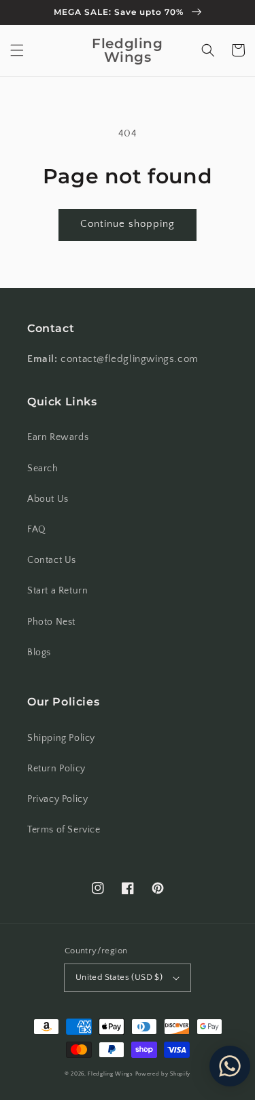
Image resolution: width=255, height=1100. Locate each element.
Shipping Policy (61, 738)
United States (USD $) (119, 977)
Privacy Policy (57, 799)
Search (42, 468)
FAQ (36, 529)
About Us (48, 499)
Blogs (39, 652)
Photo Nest (51, 622)
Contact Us (51, 560)
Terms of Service (64, 829)
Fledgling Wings (110, 1074)
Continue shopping (127, 224)
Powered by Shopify (163, 1074)
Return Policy (56, 768)
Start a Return (57, 590)
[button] (17, 50)
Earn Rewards (57, 437)
